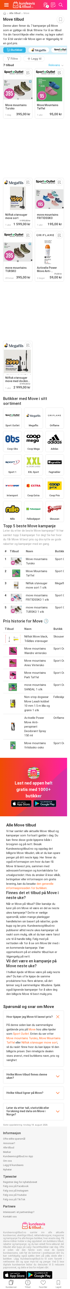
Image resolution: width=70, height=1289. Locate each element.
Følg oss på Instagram (15, 1190)
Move (32, 1029)
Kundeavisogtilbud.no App (18, 1156)
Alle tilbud (14, 13)
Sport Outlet (21, 1033)
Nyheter (7, 1169)
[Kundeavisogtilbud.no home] (24, 5)
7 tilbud (8, 65)
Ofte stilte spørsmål (14, 1138)
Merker (7, 1152)
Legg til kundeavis (13, 1165)
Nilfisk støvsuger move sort (39, 1042)
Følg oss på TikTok (14, 1199)
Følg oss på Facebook (16, 1186)
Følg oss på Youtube (14, 1194)
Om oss (7, 1160)
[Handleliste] (53, 5)
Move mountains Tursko (22, 1038)
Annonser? (9, 1143)
